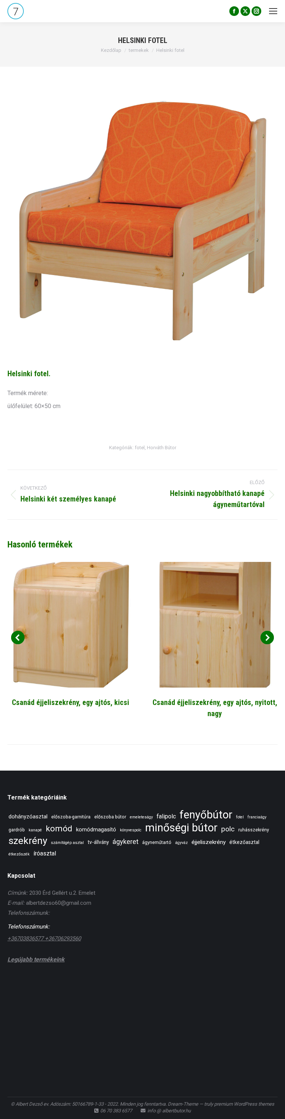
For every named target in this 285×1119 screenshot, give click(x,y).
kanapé (35, 830)
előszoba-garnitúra (71, 817)
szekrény (28, 841)
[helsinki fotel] (142, 223)
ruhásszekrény (253, 829)
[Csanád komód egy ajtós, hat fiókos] (79, 988)
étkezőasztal (244, 842)
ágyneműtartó (156, 842)
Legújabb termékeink (36, 959)
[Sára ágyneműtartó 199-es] (50, 988)
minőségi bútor (181, 828)
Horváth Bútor (161, 447)
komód (59, 828)
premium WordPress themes (244, 1104)
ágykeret (125, 841)
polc (228, 829)
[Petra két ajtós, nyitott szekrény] (107, 988)
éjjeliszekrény (208, 842)
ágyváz (181, 842)
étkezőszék (19, 854)
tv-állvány (98, 842)
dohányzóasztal (28, 816)
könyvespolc (130, 830)
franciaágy (257, 817)
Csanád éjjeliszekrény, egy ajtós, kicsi (70, 702)
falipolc (166, 816)
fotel (140, 447)
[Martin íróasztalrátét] (136, 988)
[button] (17, 637)
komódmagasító (96, 829)
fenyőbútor (206, 815)
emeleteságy (141, 817)
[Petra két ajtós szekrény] (193, 988)
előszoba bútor (110, 817)
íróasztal (44, 853)
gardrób (17, 829)
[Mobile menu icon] (273, 11)
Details (70, 625)
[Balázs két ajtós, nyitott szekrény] (164, 988)
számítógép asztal (67, 842)
